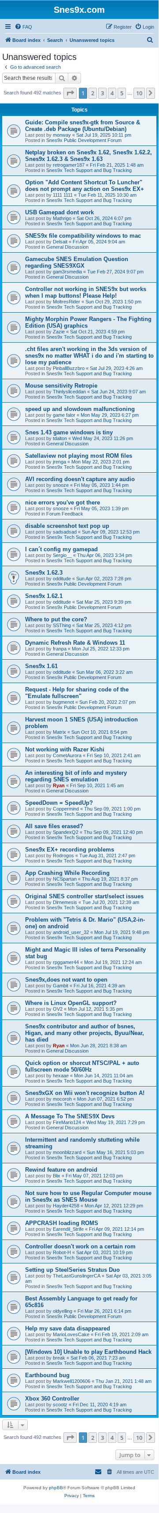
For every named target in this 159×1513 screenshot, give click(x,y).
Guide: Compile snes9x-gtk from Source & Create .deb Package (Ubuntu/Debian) (82, 125)
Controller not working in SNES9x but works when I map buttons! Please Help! (85, 292)
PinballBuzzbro (69, 368)
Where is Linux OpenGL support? (71, 1003)
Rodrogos (63, 855)
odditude (62, 578)
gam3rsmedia (67, 271)
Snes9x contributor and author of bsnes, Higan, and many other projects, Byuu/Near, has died (84, 1033)
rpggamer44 (66, 962)
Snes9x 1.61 (41, 666)
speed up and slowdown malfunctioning (80, 409)
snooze (61, 485)
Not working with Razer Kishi (64, 749)
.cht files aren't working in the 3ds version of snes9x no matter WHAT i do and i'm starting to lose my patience (89, 356)
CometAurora (67, 755)
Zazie (59, 331)
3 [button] (102, 93)
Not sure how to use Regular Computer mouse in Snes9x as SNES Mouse (88, 1196)
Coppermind (66, 808)
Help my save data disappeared (67, 1328)
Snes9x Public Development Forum (84, 140)
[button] (70, 93)
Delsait (60, 241)
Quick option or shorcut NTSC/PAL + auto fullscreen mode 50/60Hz (82, 1066)
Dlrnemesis (65, 902)
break (59, 1357)
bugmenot (63, 702)
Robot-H (62, 1252)
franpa (60, 648)
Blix (56, 1175)
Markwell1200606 (71, 1381)
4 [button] (112, 93)
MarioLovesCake (71, 1334)
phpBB (56, 1487)
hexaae (61, 1075)
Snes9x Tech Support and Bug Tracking (89, 170)
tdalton (60, 438)
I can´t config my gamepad (61, 549)
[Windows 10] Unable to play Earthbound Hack (88, 1352)
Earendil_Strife (68, 1229)
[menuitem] (23, 27)
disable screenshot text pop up (67, 526)
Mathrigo (62, 218)
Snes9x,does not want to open (66, 979)
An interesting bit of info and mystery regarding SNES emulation (76, 776)
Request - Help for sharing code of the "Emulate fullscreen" (77, 692)
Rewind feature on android (61, 1169)
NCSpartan (65, 879)
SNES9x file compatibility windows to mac (83, 235)
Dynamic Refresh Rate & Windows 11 (75, 642)
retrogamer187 (69, 165)
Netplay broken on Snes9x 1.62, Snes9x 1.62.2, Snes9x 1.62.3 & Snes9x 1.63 (88, 155)
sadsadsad (65, 531)
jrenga (59, 461)
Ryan (59, 785)
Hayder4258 (66, 1205)
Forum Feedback (64, 513)
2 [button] (92, 93)
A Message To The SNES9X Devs (70, 1116)
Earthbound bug (47, 1375)
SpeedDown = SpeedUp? (59, 802)
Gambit (60, 985)
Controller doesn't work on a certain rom (80, 1246)
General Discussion (67, 247)
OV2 (58, 1009)
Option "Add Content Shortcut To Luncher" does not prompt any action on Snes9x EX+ (84, 185)
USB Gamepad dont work (59, 212)
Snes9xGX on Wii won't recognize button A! (84, 1093)
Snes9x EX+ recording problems (69, 849)
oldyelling (62, 1311)
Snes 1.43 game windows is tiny (69, 432)
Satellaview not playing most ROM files (78, 455)
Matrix (59, 732)
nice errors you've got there (62, 502)
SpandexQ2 (65, 832)
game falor (64, 415)
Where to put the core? (56, 619)
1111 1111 (63, 195)
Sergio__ (62, 555)
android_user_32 (71, 932)
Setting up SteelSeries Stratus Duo (72, 1269)
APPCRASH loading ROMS (61, 1223)
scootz (60, 1404)
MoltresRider (66, 301)
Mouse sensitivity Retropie (61, 385)
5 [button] (121, 93)
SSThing (62, 625)
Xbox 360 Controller (52, 1398)
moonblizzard (67, 1152)
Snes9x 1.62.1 (44, 596)
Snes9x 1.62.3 (44, 572)
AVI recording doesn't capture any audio (80, 479)
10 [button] (139, 93)
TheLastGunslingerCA (76, 1275)
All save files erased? (54, 826)
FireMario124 (67, 1122)
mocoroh (62, 1099)
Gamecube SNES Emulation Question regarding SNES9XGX (76, 262)
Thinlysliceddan (69, 391)
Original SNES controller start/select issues (84, 896)
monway (62, 135)
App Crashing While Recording (67, 873)
